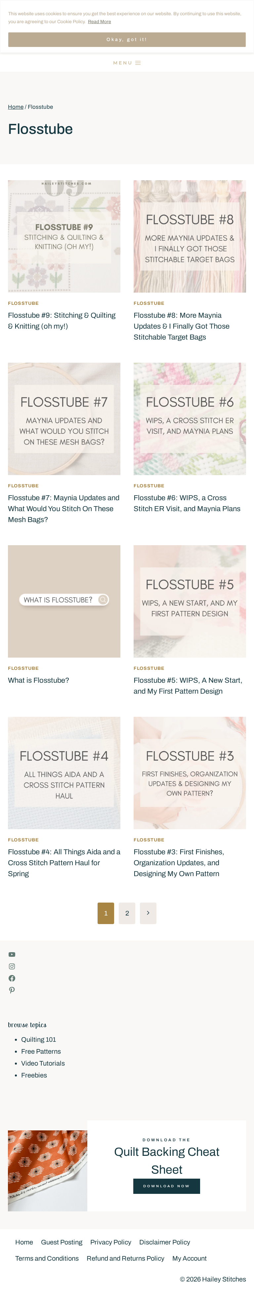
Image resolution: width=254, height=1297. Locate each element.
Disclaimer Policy (164, 1242)
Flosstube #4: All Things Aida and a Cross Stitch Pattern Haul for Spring (64, 863)
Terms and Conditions (47, 1258)
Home (24, 1242)
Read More (99, 21)
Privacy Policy (110, 1242)
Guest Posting (61, 1242)
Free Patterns (41, 1051)
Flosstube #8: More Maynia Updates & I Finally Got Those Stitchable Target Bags (182, 326)
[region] (127, 26)
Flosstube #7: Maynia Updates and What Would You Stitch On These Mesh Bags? (63, 509)
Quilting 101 (38, 1039)
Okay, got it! (127, 39)
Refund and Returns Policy (125, 1258)
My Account (189, 1258)
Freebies (34, 1075)
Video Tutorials (43, 1063)
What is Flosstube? (38, 680)
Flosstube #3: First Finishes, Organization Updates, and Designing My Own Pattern (179, 863)
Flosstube (23, 303)
